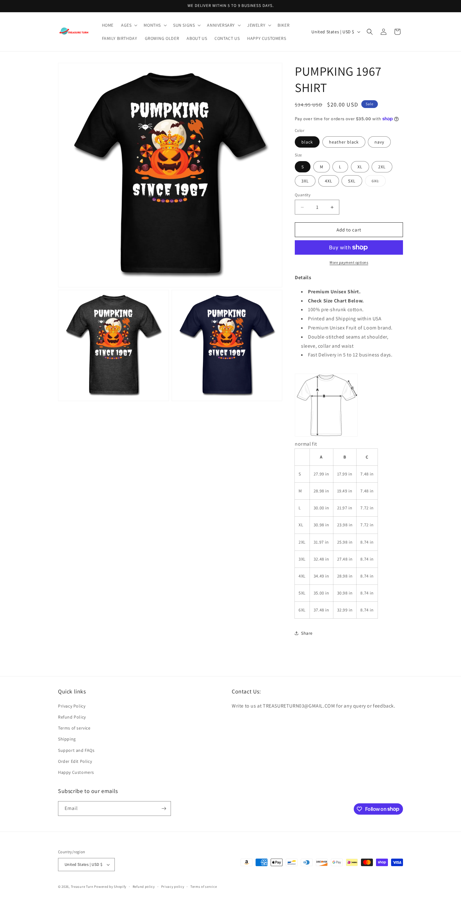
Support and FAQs (76, 750)
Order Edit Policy (75, 761)
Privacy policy (172, 886)
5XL (352, 181)
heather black (344, 142)
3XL (305, 181)
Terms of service (74, 728)
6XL (379, 182)
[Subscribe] (164, 808)
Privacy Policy (71, 706)
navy (379, 142)
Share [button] (307, 633)
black (307, 142)
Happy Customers (76, 772)
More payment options (349, 262)
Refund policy (144, 886)
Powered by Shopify (110, 886)
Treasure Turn (82, 886)
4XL (328, 181)
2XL (382, 167)
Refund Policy (72, 717)
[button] (128, 25)
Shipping (67, 739)
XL (360, 167)
